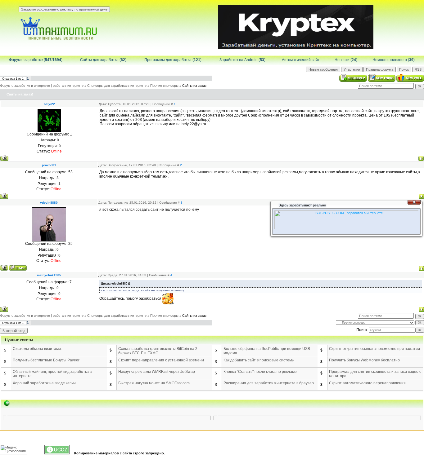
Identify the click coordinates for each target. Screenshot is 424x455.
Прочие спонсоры (164, 85)
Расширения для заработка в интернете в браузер (268, 383)
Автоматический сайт (301, 60)
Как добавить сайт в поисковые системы (259, 360)
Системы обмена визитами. (37, 349)
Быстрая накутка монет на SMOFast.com (154, 383)
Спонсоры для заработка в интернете (117, 85)
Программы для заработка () (172, 60)
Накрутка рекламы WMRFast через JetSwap (156, 371)
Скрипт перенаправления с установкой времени (161, 360)
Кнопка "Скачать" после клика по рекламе (260, 371)
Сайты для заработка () (103, 60)
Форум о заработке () (35, 60)
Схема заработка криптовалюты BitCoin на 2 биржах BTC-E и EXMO (157, 351)
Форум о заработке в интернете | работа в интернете (41, 85)
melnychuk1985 (49, 275)
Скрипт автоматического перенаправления (367, 383)
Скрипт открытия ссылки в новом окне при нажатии (374, 349)
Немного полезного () (393, 60)
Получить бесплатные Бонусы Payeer (46, 360)
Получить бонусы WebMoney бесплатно (364, 360)
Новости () (346, 60)
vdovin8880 (49, 202)
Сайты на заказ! (194, 85)
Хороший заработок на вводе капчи (44, 383)
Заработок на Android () (242, 60)
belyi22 (49, 104)
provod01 (49, 165)
